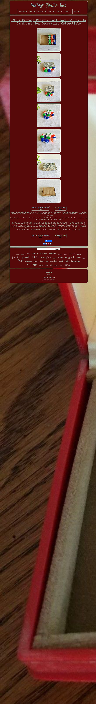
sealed (67, 261)
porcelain (53, 261)
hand (46, 265)
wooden (72, 254)
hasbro (79, 254)
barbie (41, 265)
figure (42, 261)
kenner (43, 253)
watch (54, 258)
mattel (83, 258)
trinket (35, 253)
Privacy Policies (49, 277)
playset (60, 254)
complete (46, 257)
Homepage (49, 272)
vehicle (56, 265)
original (69, 257)
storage (28, 261)
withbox (17, 254)
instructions (75, 261)
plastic (26, 257)
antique (52, 253)
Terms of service (49, 280)
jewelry (16, 257)
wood (61, 261)
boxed (67, 265)
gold (51, 265)
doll (28, 254)
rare (78, 257)
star (35, 257)
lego (20, 260)
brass (61, 265)
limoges (36, 261)
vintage (32, 264)
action (23, 254)
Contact (48, 274)
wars (60, 257)
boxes (65, 254)
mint (47, 261)
